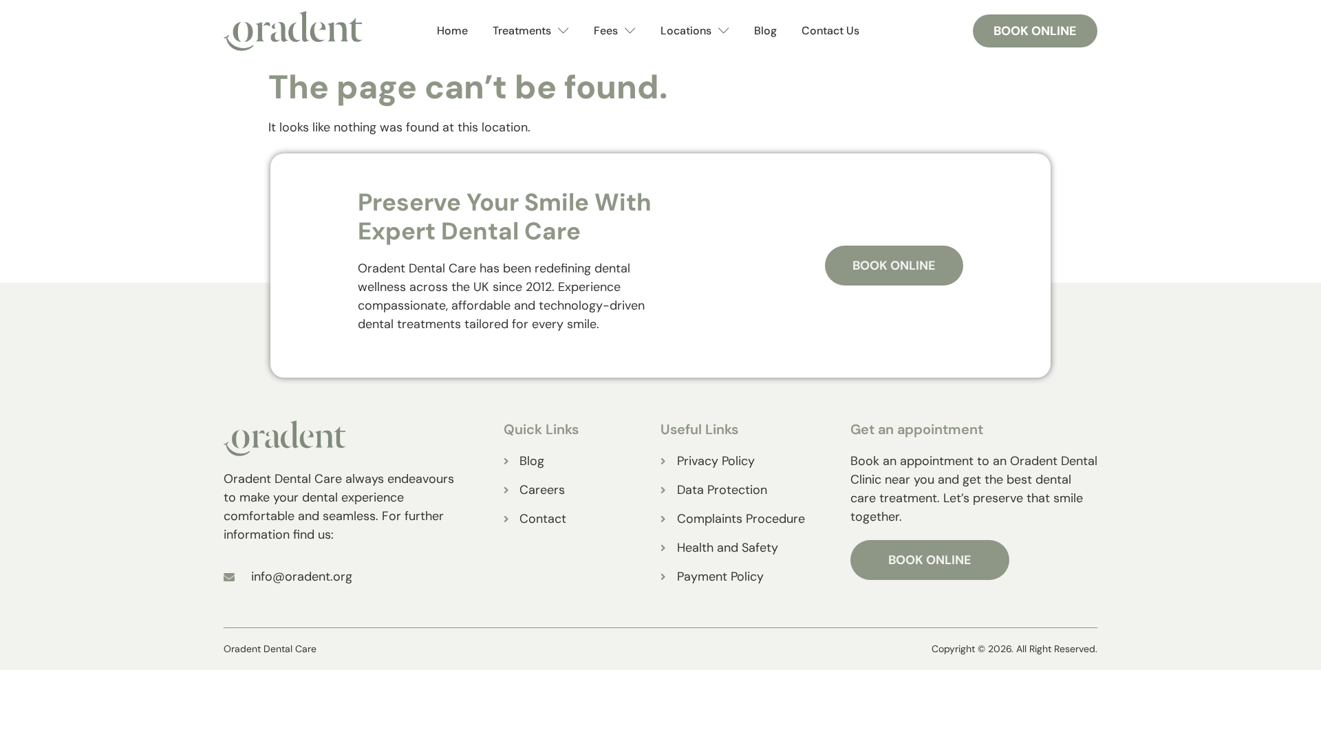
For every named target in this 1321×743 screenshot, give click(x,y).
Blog (765, 30)
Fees (606, 30)
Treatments (522, 30)
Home (452, 30)
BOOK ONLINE (929, 560)
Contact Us (830, 30)
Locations (685, 30)
